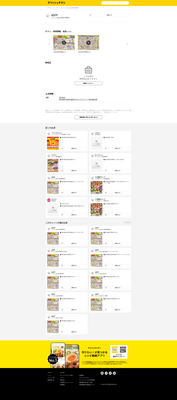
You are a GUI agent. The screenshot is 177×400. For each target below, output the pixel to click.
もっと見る (126, 222)
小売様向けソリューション (66, 382)
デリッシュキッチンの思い (66, 375)
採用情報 (62, 384)
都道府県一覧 (51, 380)
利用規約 (81, 375)
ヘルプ (61, 377)
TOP (48, 7)
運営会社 (62, 380)
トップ (49, 375)
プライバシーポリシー (84, 377)
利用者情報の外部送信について (87, 384)
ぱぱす (61, 7)
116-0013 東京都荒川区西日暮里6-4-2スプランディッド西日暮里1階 (78, 98)
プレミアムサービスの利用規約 (87, 380)
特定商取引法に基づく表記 (86, 382)
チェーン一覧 (54, 7)
